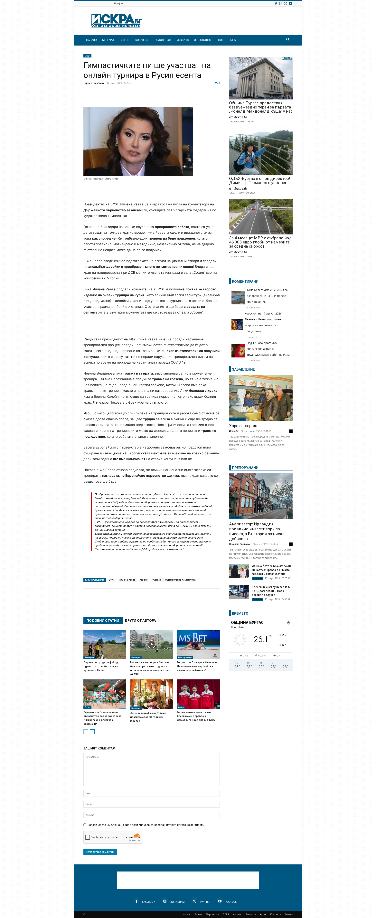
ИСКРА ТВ (183, 40)
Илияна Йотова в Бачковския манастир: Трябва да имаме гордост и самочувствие (271, 569)
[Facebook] (276, 3)
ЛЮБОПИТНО (202, 40)
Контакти (275, 914)
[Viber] (165, 98)
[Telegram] (174, 98)
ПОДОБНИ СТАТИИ (103, 620)
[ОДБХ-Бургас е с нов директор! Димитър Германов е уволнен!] (261, 151)
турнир (157, 579)
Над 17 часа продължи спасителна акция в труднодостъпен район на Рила (268, 348)
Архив (263, 914)
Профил (118, 3)
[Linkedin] (125, 98)
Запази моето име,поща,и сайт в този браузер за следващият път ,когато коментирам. (146, 824)
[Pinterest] (184, 98)
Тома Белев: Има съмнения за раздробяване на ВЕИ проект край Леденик (267, 296)
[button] (288, 40)
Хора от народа (243, 425)
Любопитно (235, 517)
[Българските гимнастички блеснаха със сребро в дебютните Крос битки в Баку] (198, 694)
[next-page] (92, 731)
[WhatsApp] (155, 98)
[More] (204, 98)
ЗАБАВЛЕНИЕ (243, 369)
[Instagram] (280, 3)
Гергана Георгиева (94, 82)
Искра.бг (233, 430)
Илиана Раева (127, 579)
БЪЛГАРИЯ (108, 40)
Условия (237, 914)
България (89, 657)
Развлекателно (237, 419)
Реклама (251, 914)
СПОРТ (221, 40)
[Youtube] (290, 3)
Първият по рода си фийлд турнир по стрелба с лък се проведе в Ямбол (100, 666)
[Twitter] (285, 3)
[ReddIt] (135, 98)
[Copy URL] (194, 98)
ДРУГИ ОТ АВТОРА (140, 620)
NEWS (233, 40)
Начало (187, 914)
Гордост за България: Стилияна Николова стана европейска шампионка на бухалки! (197, 666)
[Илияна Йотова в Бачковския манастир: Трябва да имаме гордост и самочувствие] (239, 571)
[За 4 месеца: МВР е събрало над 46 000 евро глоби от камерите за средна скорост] (261, 217)
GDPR (226, 914)
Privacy (289, 914)
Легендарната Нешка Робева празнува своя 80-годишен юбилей (148, 717)
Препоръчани (185, 657)
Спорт (87, 55)
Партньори (212, 914)
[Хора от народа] (261, 398)
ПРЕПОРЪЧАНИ (245, 468)
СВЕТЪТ (125, 40)
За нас (198, 914)
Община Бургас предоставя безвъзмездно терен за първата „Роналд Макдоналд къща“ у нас (261, 107)
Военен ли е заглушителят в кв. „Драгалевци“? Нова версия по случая (271, 590)
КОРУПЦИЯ (142, 40)
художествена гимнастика (180, 579)
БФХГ (112, 579)
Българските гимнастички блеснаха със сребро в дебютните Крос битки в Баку (196, 716)
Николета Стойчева (239, 543)
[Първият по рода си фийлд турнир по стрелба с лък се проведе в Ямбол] (104, 644)
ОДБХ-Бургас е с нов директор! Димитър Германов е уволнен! (259, 181)
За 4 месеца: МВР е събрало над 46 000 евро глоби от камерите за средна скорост (260, 242)
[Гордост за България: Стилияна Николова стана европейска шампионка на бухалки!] (198, 644)
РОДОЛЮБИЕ (163, 40)
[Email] (145, 98)
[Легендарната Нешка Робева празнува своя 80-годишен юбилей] (151, 694)
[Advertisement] (151, 191)
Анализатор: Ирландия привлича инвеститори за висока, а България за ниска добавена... (257, 531)
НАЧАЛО (91, 40)
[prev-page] (85, 731)
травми (144, 579)
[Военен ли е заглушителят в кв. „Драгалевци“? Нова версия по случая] (239, 592)
